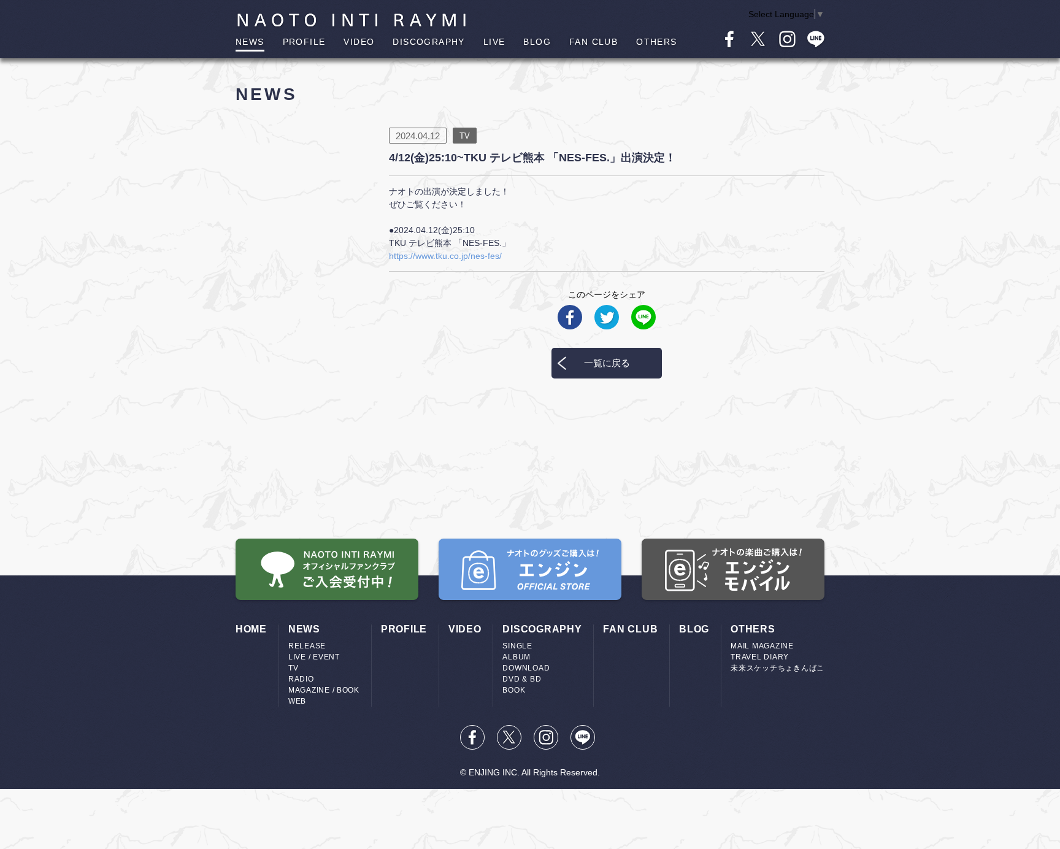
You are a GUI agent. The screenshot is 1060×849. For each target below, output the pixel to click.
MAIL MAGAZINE (762, 646)
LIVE (494, 42)
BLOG (537, 42)
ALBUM (516, 657)
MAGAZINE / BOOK (323, 690)
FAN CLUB (593, 42)
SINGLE (517, 646)
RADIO (301, 679)
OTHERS (656, 42)
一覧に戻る (607, 363)
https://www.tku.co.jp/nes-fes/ (445, 256)
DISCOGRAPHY (428, 42)
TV (293, 668)
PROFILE (304, 42)
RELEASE (307, 646)
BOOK (513, 690)
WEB (297, 701)
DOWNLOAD (526, 668)
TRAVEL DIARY (760, 657)
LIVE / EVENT (314, 657)
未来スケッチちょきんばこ (777, 668)
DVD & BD (521, 679)
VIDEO (359, 42)
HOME (251, 629)
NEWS (250, 42)
